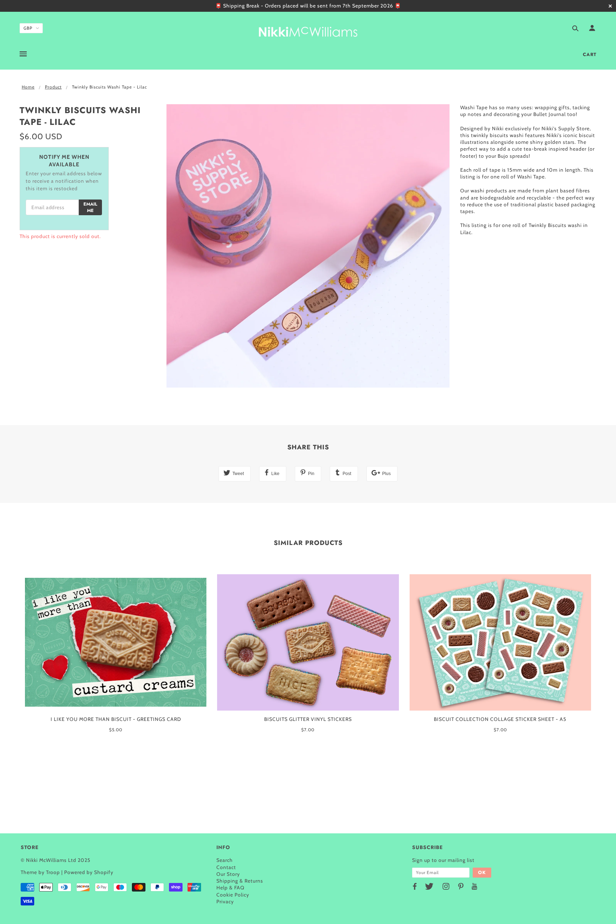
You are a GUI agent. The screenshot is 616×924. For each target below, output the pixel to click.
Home (28, 87)
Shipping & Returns (239, 881)
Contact (226, 867)
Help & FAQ (230, 887)
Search (224, 860)
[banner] (308, 30)
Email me (90, 207)
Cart (589, 54)
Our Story (228, 874)
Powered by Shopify (88, 872)
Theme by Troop (40, 872)
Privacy (225, 901)
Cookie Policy (232, 895)
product (53, 87)
